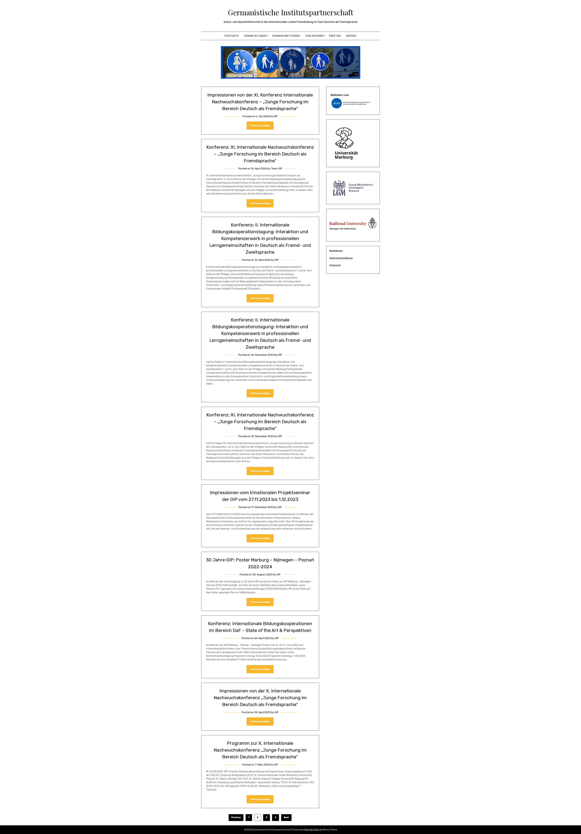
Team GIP (276, 168)
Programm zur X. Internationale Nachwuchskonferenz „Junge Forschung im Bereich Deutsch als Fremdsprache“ (260, 750)
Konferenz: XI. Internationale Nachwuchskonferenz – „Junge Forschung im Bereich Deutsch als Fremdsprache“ (260, 154)
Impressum (335, 265)
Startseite (231, 35)
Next (286, 817)
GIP (275, 116)
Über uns (335, 35)
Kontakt (351, 35)
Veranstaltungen (255, 35)
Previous (236, 817)
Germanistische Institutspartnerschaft (290, 12)
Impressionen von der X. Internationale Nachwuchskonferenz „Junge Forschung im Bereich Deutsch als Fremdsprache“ (260, 697)
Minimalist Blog (311, 829)
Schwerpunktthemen (286, 35)
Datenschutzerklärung (341, 258)
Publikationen (314, 35)
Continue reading (260, 125)
